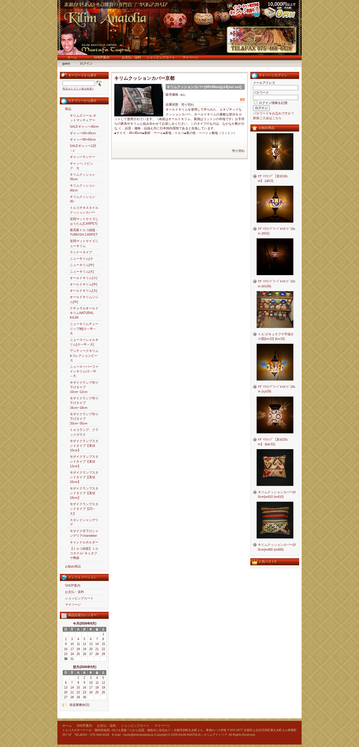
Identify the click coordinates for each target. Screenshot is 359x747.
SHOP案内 (101, 57)
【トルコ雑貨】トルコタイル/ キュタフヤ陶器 (84, 553)
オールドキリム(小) (83, 278)
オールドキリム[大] (83, 290)
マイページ (190, 57)
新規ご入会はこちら (267, 118)
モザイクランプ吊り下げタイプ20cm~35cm (84, 418)
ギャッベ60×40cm (83, 133)
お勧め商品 (73, 566)
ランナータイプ (81, 252)
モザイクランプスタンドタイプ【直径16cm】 (84, 477)
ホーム (72, 57)
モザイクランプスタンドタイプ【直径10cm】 (84, 445)
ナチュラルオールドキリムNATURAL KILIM (84, 312)
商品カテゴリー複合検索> (78, 88)
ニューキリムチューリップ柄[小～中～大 (84, 328)
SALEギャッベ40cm (84, 126)
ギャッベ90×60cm (83, 139)
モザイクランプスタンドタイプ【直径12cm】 (84, 461)
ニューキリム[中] (82, 265)
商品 (68, 109)
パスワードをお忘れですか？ (273, 113)
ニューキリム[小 (81, 258)
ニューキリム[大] (82, 271)
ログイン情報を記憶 (272, 103)
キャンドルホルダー (84, 542)
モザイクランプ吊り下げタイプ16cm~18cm (84, 402)
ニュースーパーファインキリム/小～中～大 (84, 371)
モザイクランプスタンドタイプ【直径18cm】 (84, 493)
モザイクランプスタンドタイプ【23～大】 (84, 508)
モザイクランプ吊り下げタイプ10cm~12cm (84, 387)
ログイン (86, 63)
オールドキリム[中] (83, 284)
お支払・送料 (131, 57)
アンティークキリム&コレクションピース (84, 355)
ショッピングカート (161, 57)
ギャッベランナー (82, 157)
